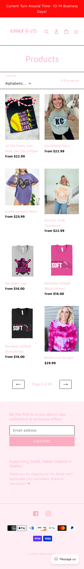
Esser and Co (47, 554)
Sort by (10, 76)
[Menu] (76, 32)
